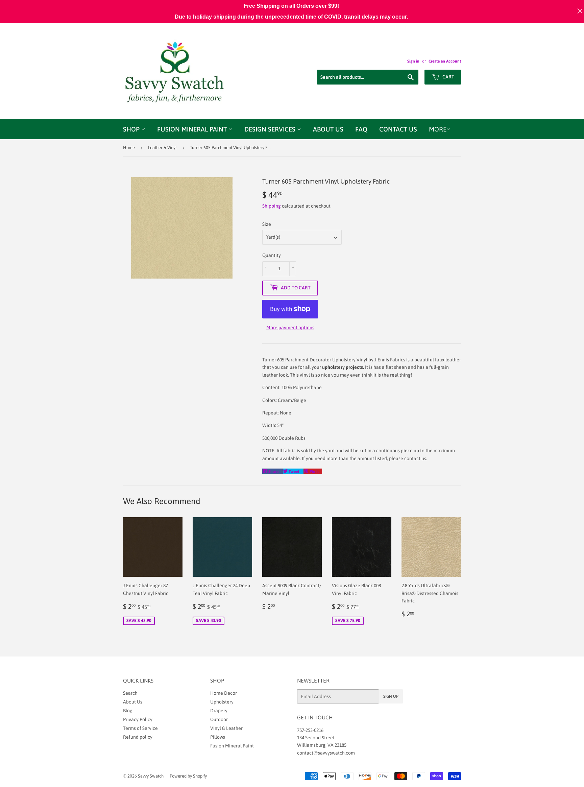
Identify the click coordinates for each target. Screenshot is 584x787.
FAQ (361, 129)
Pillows (217, 737)
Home (129, 147)
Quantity (271, 255)
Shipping (271, 206)
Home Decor (223, 693)
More (437, 129)
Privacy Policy (137, 719)
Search (130, 693)
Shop (132, 129)
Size (266, 224)
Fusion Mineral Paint (192, 129)
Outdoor (219, 719)
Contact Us (398, 129)
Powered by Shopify (188, 776)
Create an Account (445, 61)
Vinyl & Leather (226, 728)
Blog (127, 710)
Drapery (218, 710)
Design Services (270, 129)
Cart (447, 76)
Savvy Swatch (151, 776)
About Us (328, 129)
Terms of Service (140, 728)
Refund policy (137, 737)
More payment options (290, 327)
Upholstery (222, 702)
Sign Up (390, 696)
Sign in (413, 61)
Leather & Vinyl (162, 147)
